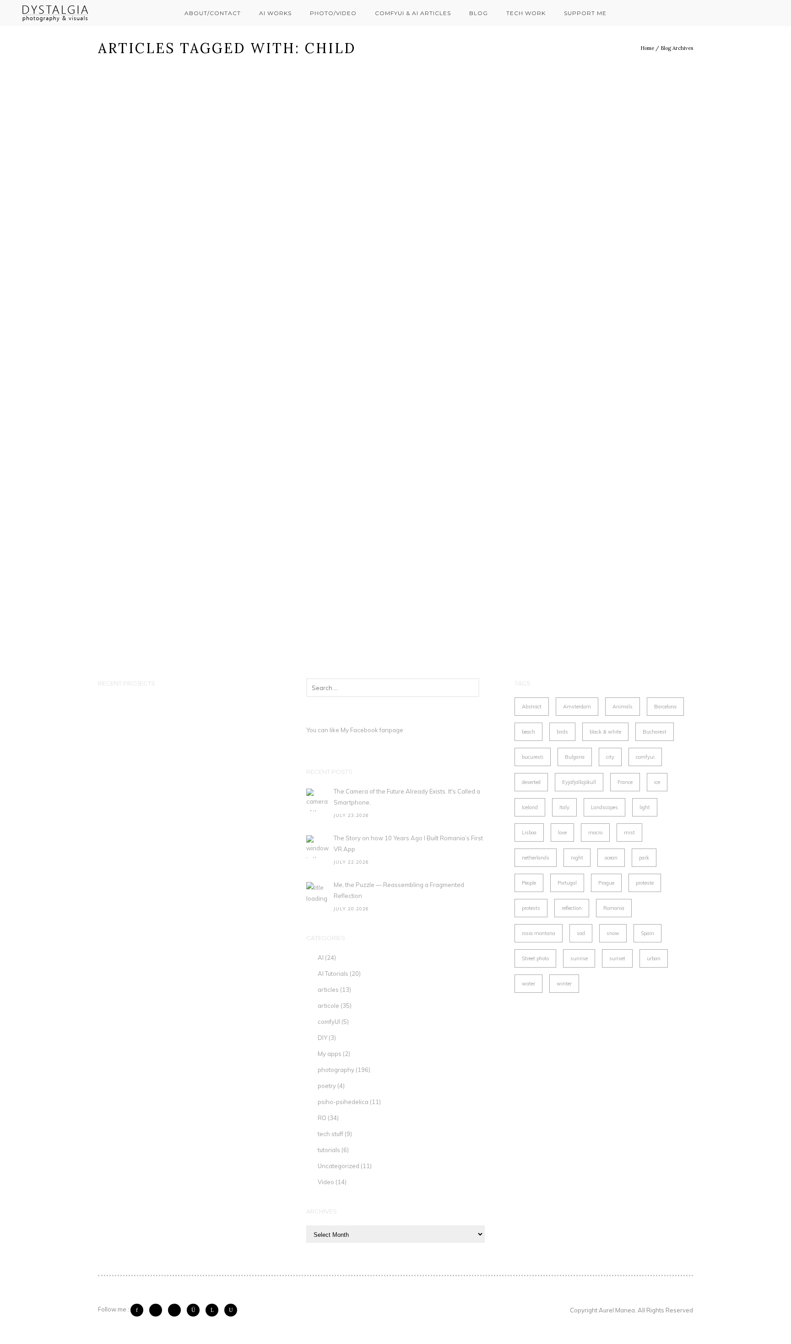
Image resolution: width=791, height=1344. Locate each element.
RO (322, 1117)
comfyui (645, 757)
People (529, 883)
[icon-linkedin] (214, 1310)
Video (326, 1182)
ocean (611, 857)
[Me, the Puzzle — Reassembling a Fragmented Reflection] (317, 893)
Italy (564, 807)
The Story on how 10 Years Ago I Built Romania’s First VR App (408, 843)
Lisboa (529, 832)
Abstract (532, 706)
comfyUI (329, 1021)
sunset (617, 958)
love (562, 832)
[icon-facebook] (139, 1310)
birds (562, 732)
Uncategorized (338, 1166)
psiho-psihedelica (343, 1101)
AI (321, 957)
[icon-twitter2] (158, 1310)
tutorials (329, 1150)
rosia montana (538, 933)
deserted (531, 782)
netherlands (535, 857)
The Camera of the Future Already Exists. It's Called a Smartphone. (407, 797)
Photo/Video (333, 13)
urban (654, 958)
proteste (645, 883)
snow (613, 933)
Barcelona (665, 706)
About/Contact (212, 13)
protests (531, 908)
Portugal (567, 883)
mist (629, 832)
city (610, 757)
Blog (478, 13)
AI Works (275, 13)
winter (564, 983)
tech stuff (330, 1133)
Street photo (535, 958)
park (644, 857)
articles (328, 989)
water (528, 983)
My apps (329, 1053)
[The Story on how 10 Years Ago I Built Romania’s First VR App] (317, 846)
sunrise (579, 958)
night (577, 857)
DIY (322, 1037)
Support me (585, 13)
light (644, 807)
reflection (572, 908)
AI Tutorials (333, 973)
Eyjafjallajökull (579, 782)
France (625, 782)
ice (657, 782)
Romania (613, 908)
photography (336, 1069)
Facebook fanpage (376, 730)
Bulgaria (575, 757)
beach (528, 732)
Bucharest (654, 732)
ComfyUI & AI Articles (413, 13)
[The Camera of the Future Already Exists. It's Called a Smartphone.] (317, 800)
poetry (327, 1085)
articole (328, 1005)
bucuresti (532, 757)
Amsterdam (577, 706)
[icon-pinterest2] (176, 1310)
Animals (622, 706)
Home (647, 48)
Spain (647, 933)
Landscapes (604, 807)
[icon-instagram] (195, 1310)
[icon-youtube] (230, 1310)
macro (595, 832)
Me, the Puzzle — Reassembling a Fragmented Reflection (399, 890)
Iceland (530, 807)
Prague (606, 883)
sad (581, 933)
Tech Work (526, 13)
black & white (605, 732)
